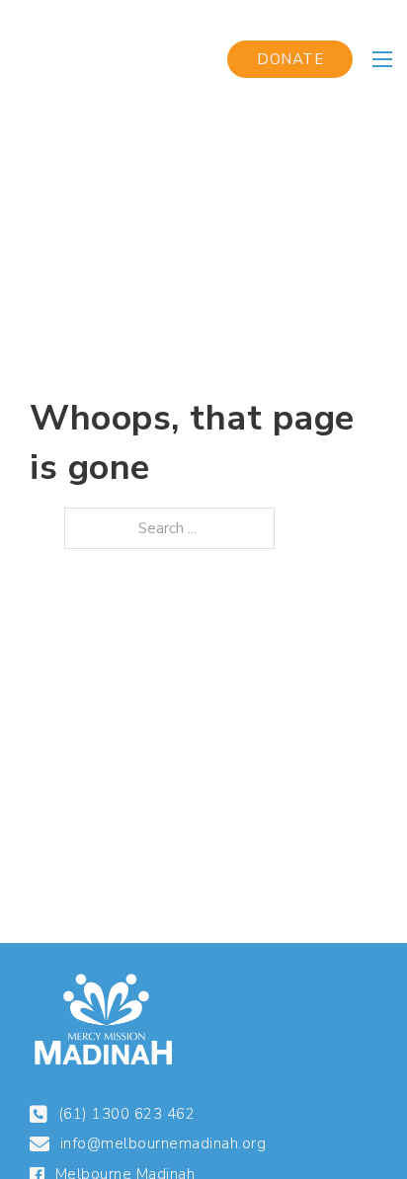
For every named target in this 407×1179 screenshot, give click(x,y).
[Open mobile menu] (382, 59)
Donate (290, 59)
